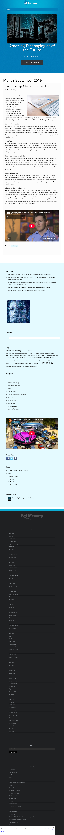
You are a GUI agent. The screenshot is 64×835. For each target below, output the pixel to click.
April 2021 (11, 639)
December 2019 (13, 681)
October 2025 (12, 541)
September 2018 (13, 720)
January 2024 (12, 570)
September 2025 (13, 544)
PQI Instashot (13, 796)
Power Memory (13, 788)
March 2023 (12, 583)
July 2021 (11, 631)
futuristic (25, 355)
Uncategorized (12, 406)
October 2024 (12, 557)
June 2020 (11, 665)
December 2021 (13, 617)
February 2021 (12, 644)
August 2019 (12, 691)
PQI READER (12, 798)
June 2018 (11, 728)
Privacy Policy (13, 803)
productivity (46, 360)
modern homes (39, 357)
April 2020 (12, 670)
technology (47, 363)
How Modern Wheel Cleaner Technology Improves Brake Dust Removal (29, 274)
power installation (31, 360)
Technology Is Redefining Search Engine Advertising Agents (26, 290)
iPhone (12, 357)
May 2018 (11, 731)
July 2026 (11, 533)
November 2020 (13, 652)
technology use (21, 366)
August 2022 (12, 596)
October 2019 (12, 686)
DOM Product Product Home (17, 782)
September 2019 (13, 689)
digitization (42, 353)
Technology (14, 245)
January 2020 (12, 678)
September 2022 (13, 594)
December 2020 (13, 649)
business (14, 353)
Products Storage (13, 822)
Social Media (12, 400)
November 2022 (13, 588)
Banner (11, 780)
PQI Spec (11, 801)
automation (47, 350)
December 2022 (13, 586)
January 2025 (12, 552)
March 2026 (12, 538)
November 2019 (13, 683)
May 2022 (11, 604)
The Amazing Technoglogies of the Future (23, 498)
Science (10, 397)
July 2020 (11, 662)
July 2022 (11, 599)
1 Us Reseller (11, 482)
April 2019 (11, 702)
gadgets (28, 355)
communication (35, 353)
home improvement (46, 355)
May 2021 (11, 636)
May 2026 (11, 536)
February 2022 (13, 612)
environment (20, 355)
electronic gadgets (11, 355)
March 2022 (12, 610)
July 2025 (11, 546)
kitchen (21, 357)
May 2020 (11, 667)
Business (10, 379)
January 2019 (12, 710)
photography (14, 360)
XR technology (34, 366)
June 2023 (11, 578)
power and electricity (22, 360)
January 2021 (12, 646)
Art (9, 377)
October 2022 (12, 591)
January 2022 (12, 615)
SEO (13, 363)
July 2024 (11, 559)
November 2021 (13, 620)
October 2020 (12, 654)
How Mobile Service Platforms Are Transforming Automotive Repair (29, 287)
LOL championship (28, 357)
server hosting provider (19, 363)
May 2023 (11, 581)
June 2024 (11, 562)
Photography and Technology (17, 394)
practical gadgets (38, 360)
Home (9, 388)
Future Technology (13, 382)
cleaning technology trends (24, 353)
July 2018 (11, 725)
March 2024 (12, 565)
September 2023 (13, 575)
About (10, 777)
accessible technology (14, 351)
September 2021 (13, 625)
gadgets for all (34, 355)
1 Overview (11, 479)
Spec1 (9, 473)
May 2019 (11, 699)
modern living (47, 357)
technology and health (12, 366)
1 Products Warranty (14, 772)
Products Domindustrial (15, 806)
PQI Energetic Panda (14, 790)
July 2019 (11, 694)
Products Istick (12, 485)
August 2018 (12, 723)
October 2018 (12, 718)
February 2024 (13, 567)
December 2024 (13, 554)
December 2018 (13, 712)
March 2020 (12, 673)
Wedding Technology (14, 409)
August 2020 (12, 660)
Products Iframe (13, 476)
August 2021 (12, 628)
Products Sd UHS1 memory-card (18, 470)
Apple (30, 350)
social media (29, 363)
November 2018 (13, 715)
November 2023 (13, 573)
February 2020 (13, 675)
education (53, 353)
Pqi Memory (32, 516)
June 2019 (11, 696)
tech (39, 363)
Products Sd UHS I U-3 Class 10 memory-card (21, 817)
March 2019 (12, 704)
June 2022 (11, 602)
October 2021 (12, 623)
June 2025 (11, 549)
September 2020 (13, 657)
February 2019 (12, 707)
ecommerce (47, 353)
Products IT (12, 814)
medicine (34, 357)
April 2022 (12, 607)
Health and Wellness (14, 385)
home (39, 355)
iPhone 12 (17, 357)
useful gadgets (28, 366)
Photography (12, 391)
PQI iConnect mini (14, 793)
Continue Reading (32, 62)
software (36, 363)
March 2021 (12, 641)
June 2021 (11, 633)
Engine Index (12, 785)
